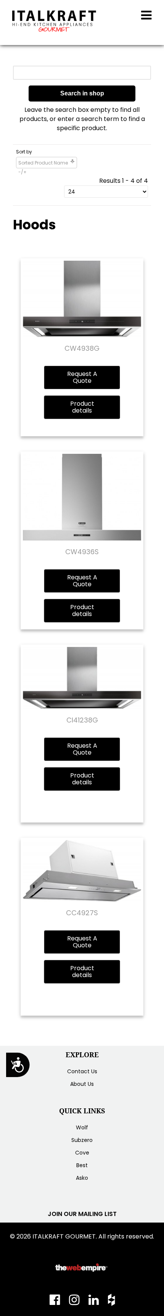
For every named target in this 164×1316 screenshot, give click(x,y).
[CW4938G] (82, 298)
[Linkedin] (94, 1302)
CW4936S (82, 551)
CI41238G (82, 720)
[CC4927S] (82, 870)
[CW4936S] (82, 496)
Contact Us (82, 1071)
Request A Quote (82, 377)
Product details (82, 407)
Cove (82, 1152)
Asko (82, 1178)
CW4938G (82, 348)
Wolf (82, 1127)
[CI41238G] (82, 677)
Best (82, 1165)
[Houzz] (109, 1302)
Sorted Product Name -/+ (43, 167)
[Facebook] (57, 1302)
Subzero (82, 1140)
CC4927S (82, 913)
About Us (82, 1084)
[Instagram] (75, 1302)
